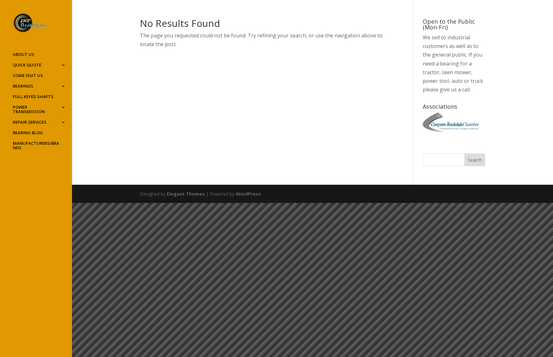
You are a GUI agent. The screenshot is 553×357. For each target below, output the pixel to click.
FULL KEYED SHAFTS (33, 96)
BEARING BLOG (28, 133)
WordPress (248, 194)
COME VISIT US (28, 75)
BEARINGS (23, 86)
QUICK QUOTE (27, 65)
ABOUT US (23, 54)
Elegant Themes (186, 194)
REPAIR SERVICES (29, 122)
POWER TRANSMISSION (29, 109)
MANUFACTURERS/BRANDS (36, 146)
